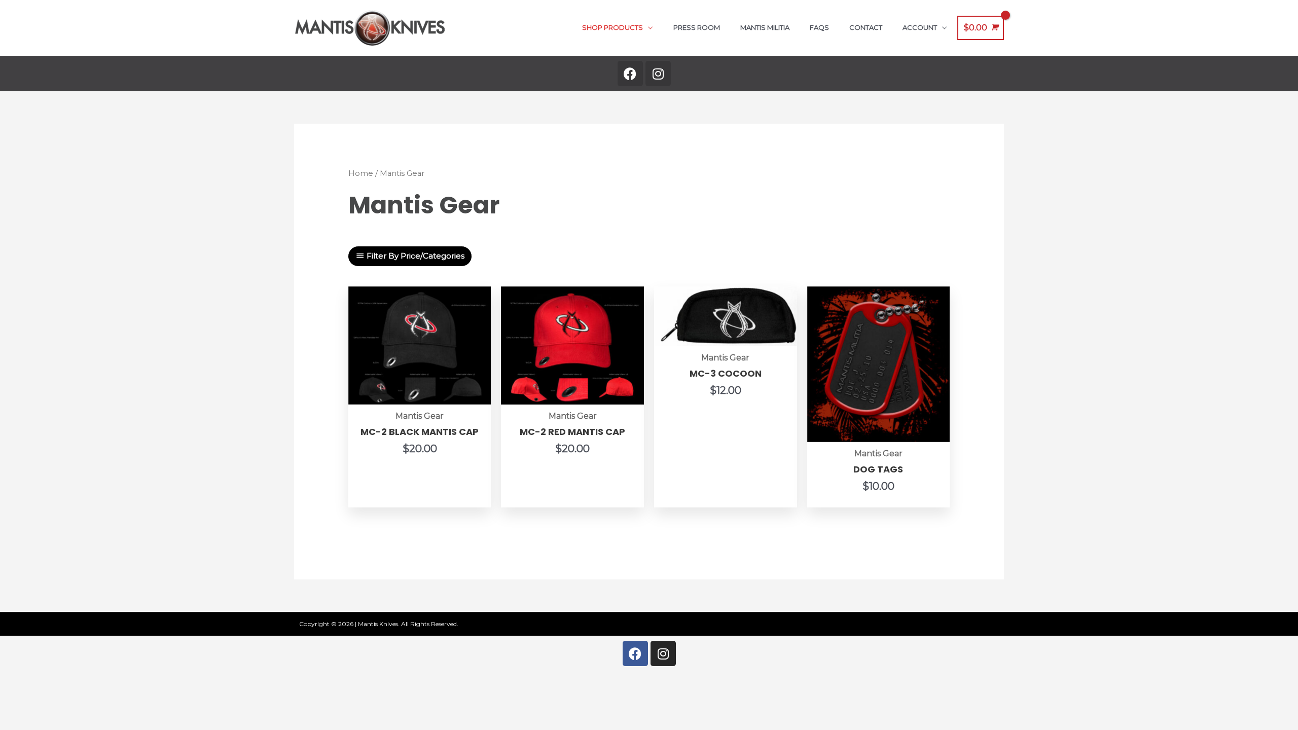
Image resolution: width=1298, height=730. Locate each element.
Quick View (420, 394)
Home (360, 173)
